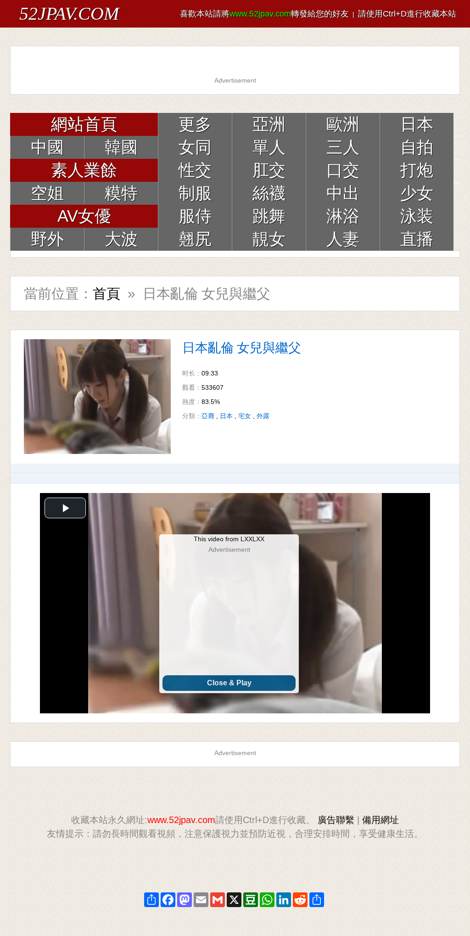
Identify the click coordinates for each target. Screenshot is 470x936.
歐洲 (342, 124)
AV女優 (84, 216)
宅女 (244, 416)
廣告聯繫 (336, 820)
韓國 (121, 147)
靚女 (268, 239)
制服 (195, 193)
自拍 (416, 147)
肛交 (268, 170)
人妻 (342, 239)
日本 (416, 124)
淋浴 (342, 216)
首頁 (106, 293)
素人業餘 (84, 170)
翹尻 (195, 239)
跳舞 (268, 216)
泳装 (416, 216)
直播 (416, 239)
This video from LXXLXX (229, 539)
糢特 (121, 193)
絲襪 (268, 193)
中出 (342, 193)
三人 (342, 147)
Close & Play (229, 683)
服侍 (195, 216)
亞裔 (207, 416)
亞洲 (268, 124)
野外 (47, 239)
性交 (195, 170)
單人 (268, 147)
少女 (416, 193)
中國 (47, 147)
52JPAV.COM (69, 13)
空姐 (47, 193)
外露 (263, 416)
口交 (342, 170)
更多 (195, 124)
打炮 (416, 170)
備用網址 (380, 820)
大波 (121, 239)
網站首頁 (84, 124)
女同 (195, 147)
